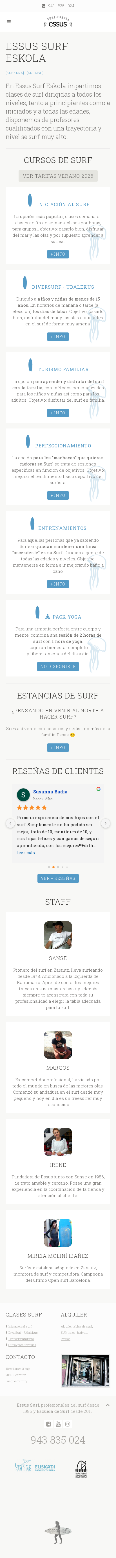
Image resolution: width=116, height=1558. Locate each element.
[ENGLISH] (35, 73)
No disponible (58, 666)
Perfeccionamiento (21, 1339)
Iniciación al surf (20, 1326)
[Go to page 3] (63, 867)
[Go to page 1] (54, 867)
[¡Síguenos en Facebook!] (48, 1424)
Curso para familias (22, 1345)
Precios (65, 1339)
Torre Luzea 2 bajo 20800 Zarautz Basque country (18, 1374)
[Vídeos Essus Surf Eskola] (58, 1424)
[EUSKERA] (15, 73)
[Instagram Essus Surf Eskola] (67, 1424)
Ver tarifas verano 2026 (58, 176)
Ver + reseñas (58, 878)
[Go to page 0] (49, 867)
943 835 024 (59, 5)
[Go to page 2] (58, 867)
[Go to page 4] (67, 867)
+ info (58, 254)
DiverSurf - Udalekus (23, 1332)
